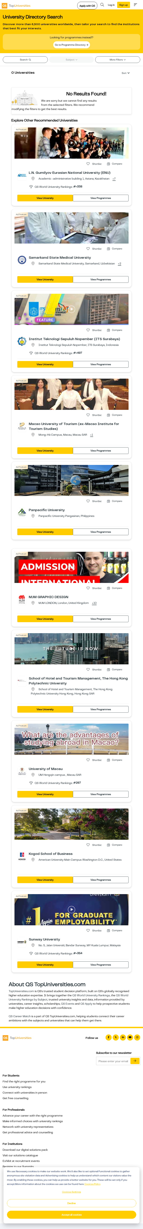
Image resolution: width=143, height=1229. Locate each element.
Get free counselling (15, 1098)
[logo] (16, 5)
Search (24, 59)
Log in (111, 4)
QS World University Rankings (91, 995)
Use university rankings (17, 1087)
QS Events (67, 1004)
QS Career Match (20, 1016)
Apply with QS (87, 5)
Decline (71, 1203)
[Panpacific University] (22, 512)
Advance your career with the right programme (33, 1115)
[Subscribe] (135, 1061)
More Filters (116, 59)
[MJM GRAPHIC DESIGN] (22, 599)
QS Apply (86, 1004)
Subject (70, 59)
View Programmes (101, 198)
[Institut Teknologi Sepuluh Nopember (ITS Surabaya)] (22, 341)
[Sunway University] (22, 941)
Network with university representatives (28, 1127)
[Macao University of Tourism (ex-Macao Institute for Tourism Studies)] (22, 426)
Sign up (123, 4)
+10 (94, 603)
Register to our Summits (18, 1166)
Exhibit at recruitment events (21, 1161)
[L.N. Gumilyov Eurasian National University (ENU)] (22, 175)
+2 (119, 264)
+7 (114, 179)
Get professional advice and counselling (28, 1132)
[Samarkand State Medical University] (22, 259)
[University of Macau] (22, 771)
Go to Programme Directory (70, 44)
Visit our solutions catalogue (20, 1155)
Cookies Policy (92, 1184)
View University (45, 198)
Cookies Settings (71, 1191)
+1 (91, 435)
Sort (124, 73)
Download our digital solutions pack (25, 1150)
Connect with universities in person (25, 1092)
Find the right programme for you (24, 1081)
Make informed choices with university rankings (33, 1121)
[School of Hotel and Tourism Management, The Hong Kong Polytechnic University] (22, 680)
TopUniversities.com (21, 991)
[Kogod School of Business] (22, 856)
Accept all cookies (72, 1214)
